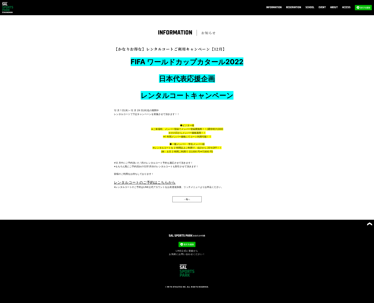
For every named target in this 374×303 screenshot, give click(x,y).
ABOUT (334, 7)
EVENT (322, 7)
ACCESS (346, 7)
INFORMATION (274, 7)
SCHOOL (309, 7)
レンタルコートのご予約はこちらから (145, 182)
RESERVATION (293, 7)
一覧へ (187, 199)
